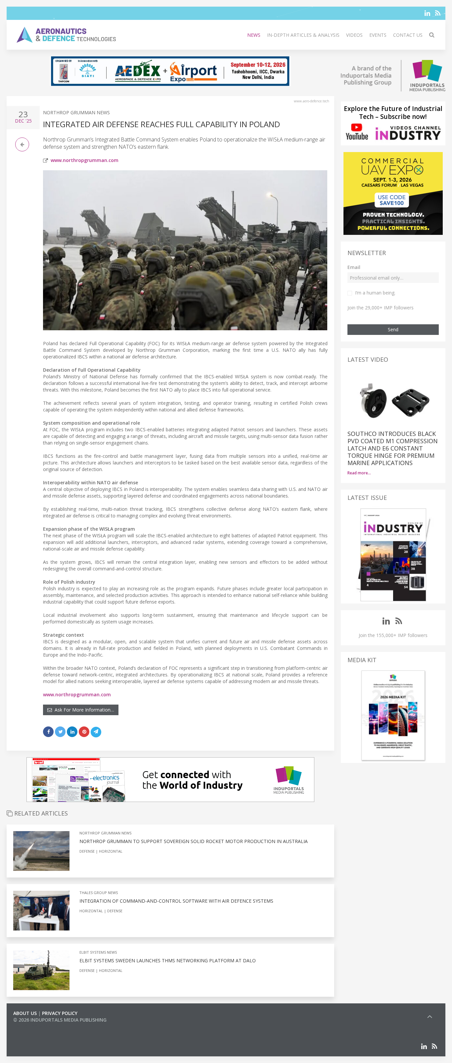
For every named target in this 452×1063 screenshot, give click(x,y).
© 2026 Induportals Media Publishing (60, 1020)
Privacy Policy (59, 1013)
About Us (25, 1013)
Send (393, 329)
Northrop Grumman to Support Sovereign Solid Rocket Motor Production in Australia (193, 841)
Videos (354, 35)
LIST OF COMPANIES (35, 1026)
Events (377, 35)
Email (353, 267)
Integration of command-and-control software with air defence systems (176, 901)
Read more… (359, 473)
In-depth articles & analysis (303, 35)
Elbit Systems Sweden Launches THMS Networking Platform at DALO (167, 960)
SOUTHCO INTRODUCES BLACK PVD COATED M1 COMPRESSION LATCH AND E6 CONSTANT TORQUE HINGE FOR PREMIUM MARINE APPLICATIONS (392, 448)
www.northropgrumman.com (84, 160)
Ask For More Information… (83, 710)
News (253, 35)
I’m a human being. (375, 293)
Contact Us (408, 35)
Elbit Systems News (98, 952)
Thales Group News (98, 892)
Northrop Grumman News (76, 112)
